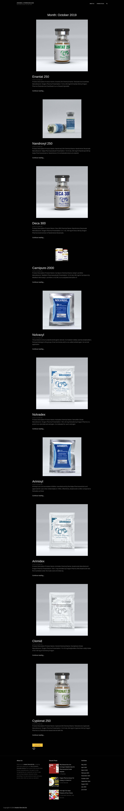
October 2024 (85, 778)
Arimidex (38, 561)
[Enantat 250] (62, 45)
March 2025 (84, 770)
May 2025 (84, 764)
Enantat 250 (40, 76)
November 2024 (85, 775)
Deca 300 (39, 223)
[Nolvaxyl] (62, 310)
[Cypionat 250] (62, 689)
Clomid (37, 641)
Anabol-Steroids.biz (25, 3)
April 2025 (84, 767)
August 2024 (84, 784)
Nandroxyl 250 (42, 143)
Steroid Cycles (100, 3)
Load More (37, 745)
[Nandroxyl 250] (62, 118)
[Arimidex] (62, 530)
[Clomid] (62, 610)
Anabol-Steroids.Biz (29, 764)
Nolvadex (38, 414)
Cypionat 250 (41, 721)
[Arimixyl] (62, 456)
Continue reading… (38, 91)
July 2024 (83, 787)
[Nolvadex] (62, 383)
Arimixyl (37, 481)
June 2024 (84, 789)
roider (41, 79)
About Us (92, 3)
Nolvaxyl (38, 334)
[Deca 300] (62, 192)
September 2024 (85, 781)
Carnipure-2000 (43, 268)
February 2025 (85, 773)
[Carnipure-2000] (62, 254)
